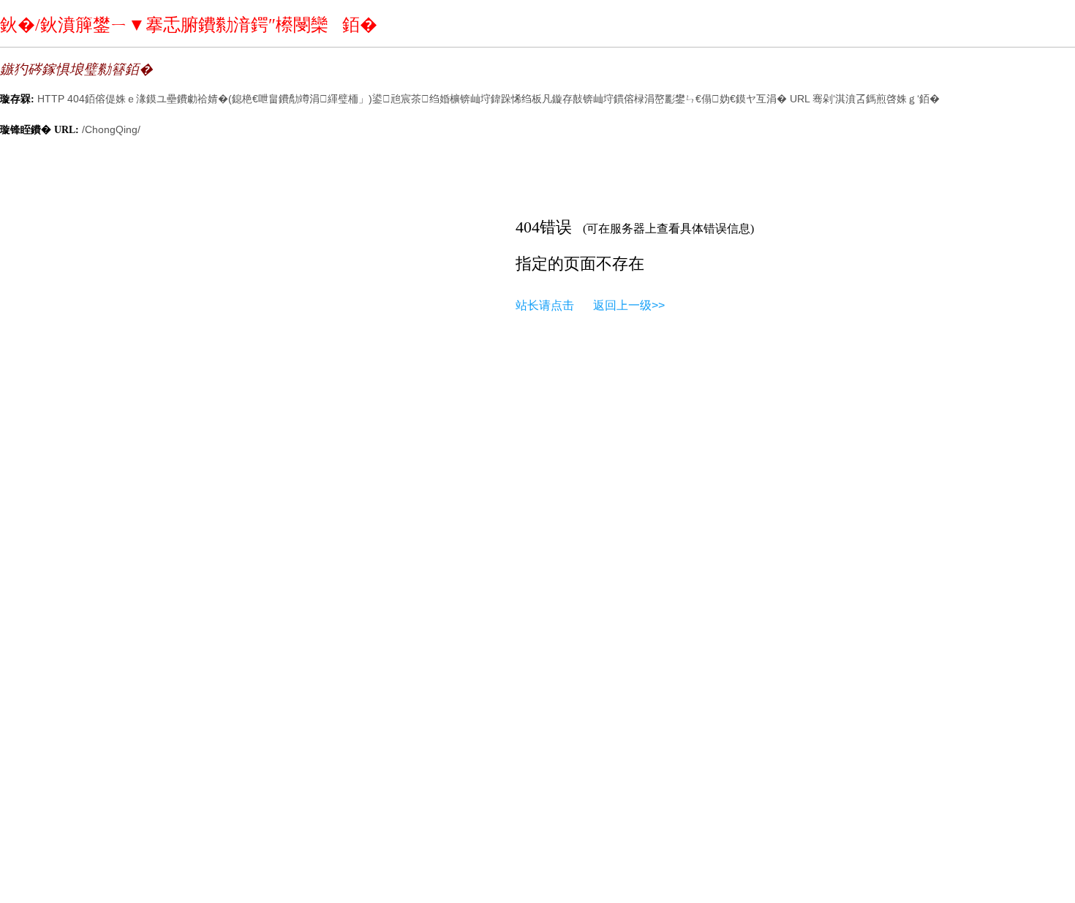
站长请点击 (545, 305)
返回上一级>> (629, 305)
